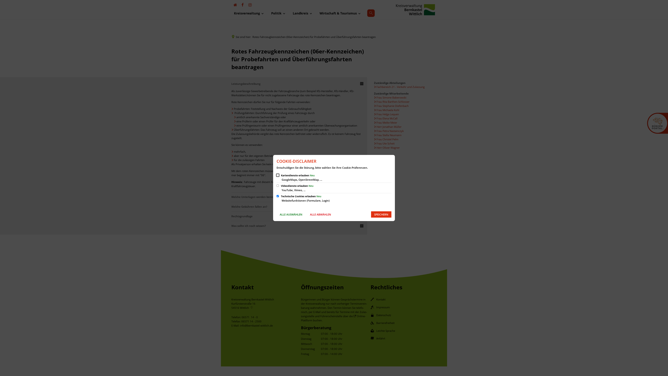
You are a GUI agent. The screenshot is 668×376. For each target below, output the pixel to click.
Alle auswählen (291, 214)
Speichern (381, 214)
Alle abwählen (320, 214)
